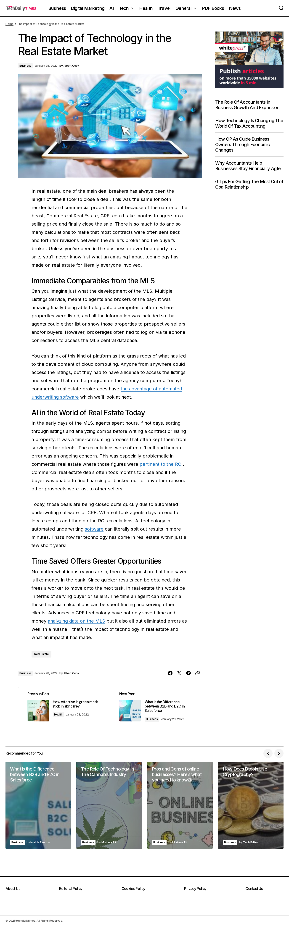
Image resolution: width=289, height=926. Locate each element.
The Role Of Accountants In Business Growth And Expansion (247, 104)
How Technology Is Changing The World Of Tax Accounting (249, 123)
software (94, 529)
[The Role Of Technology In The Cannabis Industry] (109, 805)
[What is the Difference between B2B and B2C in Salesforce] (156, 707)
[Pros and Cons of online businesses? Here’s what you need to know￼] (180, 805)
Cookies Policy (133, 888)
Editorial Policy (70, 888)
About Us (12, 888)
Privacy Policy (195, 888)
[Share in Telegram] (188, 673)
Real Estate (41, 654)
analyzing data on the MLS (76, 621)
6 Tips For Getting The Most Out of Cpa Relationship (249, 184)
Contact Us (254, 888)
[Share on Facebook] (170, 673)
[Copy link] (197, 673)
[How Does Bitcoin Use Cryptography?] (251, 805)
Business (25, 65)
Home (9, 24)
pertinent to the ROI (161, 464)
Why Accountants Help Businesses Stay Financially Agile (248, 165)
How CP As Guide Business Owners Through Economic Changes (242, 144)
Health (58, 714)
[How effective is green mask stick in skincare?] (64, 707)
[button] (281, 8)
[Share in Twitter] (179, 673)
